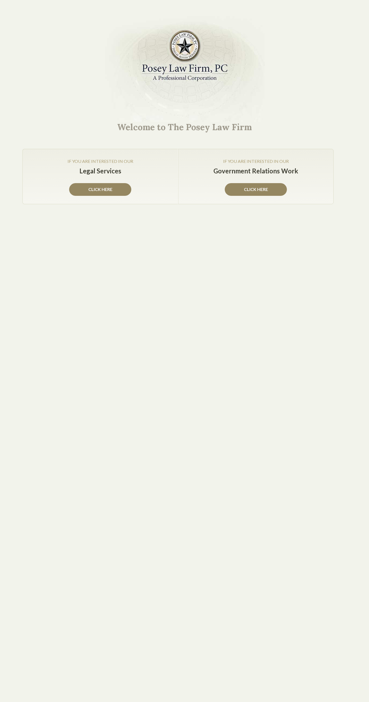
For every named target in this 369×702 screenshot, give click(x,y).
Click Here (256, 189)
